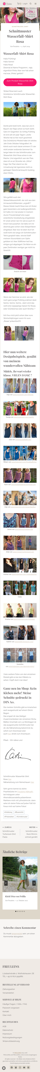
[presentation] (20, 874)
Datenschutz (8, 1030)
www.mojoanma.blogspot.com (23, 552)
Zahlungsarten (9, 989)
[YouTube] (24, 1067)
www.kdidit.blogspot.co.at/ (24, 642)
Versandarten (8, 993)
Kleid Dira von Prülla (15, 896)
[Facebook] (11, 1067)
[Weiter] (34, 883)
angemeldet (17, 934)
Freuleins (16, 46)
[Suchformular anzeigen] (30, 4)
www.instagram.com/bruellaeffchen (24, 462)
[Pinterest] (28, 1067)
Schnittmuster (17, 26)
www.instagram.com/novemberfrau (24, 574)
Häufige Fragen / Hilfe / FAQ (15, 1004)
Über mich (7, 1015)
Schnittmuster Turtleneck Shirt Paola (9, 832)
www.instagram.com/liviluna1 (23, 395)
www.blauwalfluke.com (23, 439)
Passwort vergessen (11, 1008)
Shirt (26, 26)
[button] (4, 1068)
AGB (4, 1026)
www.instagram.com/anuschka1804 (23, 507)
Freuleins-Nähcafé (25, 792)
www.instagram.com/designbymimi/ (21, 666)
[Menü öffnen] (35, 3)
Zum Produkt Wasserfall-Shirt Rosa (20, 82)
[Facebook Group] (16, 1067)
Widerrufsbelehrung (11, 1041)
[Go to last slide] (6, 883)
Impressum (7, 1034)
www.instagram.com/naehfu (24, 417)
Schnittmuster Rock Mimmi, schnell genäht (31, 832)
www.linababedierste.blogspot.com (23, 484)
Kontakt (6, 1011)
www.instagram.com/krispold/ (24, 619)
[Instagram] (20, 1067)
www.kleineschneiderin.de (24, 529)
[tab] (15, 911)
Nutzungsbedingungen (12, 1037)
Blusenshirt (19, 812)
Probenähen (9, 817)
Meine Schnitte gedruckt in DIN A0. (17, 697)
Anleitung (8, 812)
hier (9, 734)
